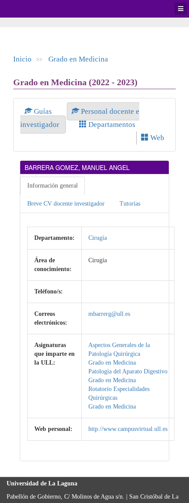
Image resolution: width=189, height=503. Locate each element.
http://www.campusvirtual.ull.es (127, 429)
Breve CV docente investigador (66, 203)
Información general (52, 185)
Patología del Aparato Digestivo (127, 371)
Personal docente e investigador (79, 118)
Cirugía (97, 238)
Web (156, 138)
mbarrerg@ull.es (109, 314)
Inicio (22, 59)
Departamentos (111, 124)
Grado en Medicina (78, 59)
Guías (43, 111)
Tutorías (130, 203)
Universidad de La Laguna (30, 9)
